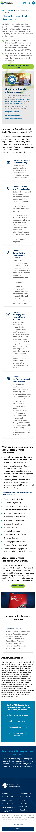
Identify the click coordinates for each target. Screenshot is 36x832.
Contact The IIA (7, 797)
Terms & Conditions (9, 804)
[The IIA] (7, 3)
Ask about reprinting (17, 721)
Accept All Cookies (18, 829)
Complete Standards (12, 112)
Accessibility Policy (8, 807)
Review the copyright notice (17, 715)
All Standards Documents (13, 119)
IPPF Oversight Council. (17, 103)
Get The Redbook (18, 586)
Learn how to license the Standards (18, 734)
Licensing (22, 800)
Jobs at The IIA (24, 810)
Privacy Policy (7, 800)
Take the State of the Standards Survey (18, 66)
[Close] (33, 816)
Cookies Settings (18, 824)
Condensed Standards (12, 115)
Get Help (5, 793)
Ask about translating (17, 727)
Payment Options (25, 793)
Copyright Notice (8, 811)
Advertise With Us (25, 797)
